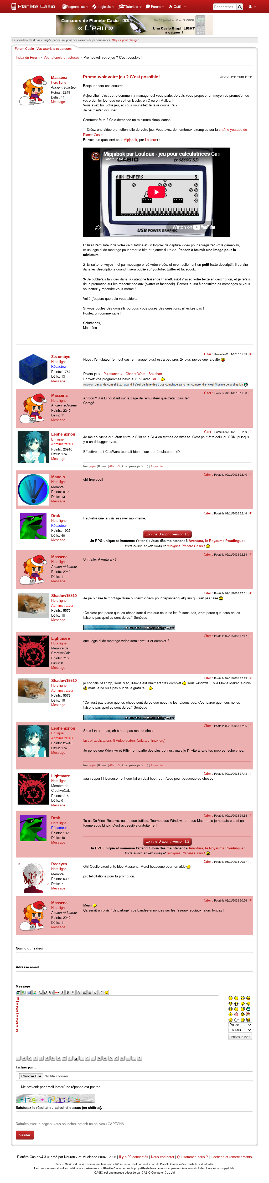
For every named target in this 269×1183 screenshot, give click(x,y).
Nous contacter (162, 1157)
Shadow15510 (64, 595)
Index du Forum (28, 57)
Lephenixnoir (63, 434)
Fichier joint (25, 1067)
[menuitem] (75, 6)
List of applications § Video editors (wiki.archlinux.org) (124, 740)
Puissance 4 (113, 374)
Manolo (58, 477)
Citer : (209, 354)
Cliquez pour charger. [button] (125, 40)
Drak (55, 515)
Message (58, 102)
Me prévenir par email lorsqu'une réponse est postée (60, 1087)
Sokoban (155, 374)
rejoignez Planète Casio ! (186, 546)
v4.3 (42, 1157)
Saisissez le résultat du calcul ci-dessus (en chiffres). (59, 1108)
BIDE (156, 379)
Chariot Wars (135, 374)
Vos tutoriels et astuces (62, 57)
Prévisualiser (240, 1037)
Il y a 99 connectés (134, 1157)
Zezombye (60, 356)
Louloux (151, 140)
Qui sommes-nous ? (192, 1157)
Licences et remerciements (231, 1157)
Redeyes (59, 864)
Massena (59, 77)
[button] (75, 6)
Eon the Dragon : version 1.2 (167, 534)
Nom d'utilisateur (30, 948)
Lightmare (60, 638)
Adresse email (27, 967)
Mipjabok (130, 140)
